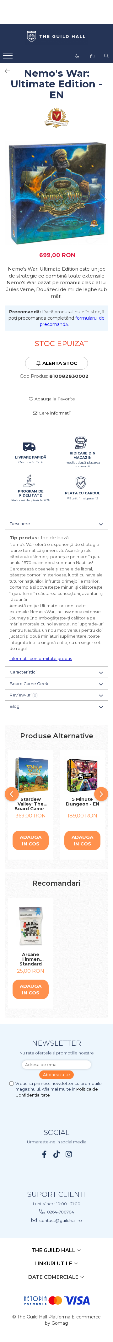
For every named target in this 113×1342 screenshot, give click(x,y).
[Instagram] (68, 1154)
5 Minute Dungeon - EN (82, 802)
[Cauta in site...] (106, 56)
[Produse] (8, 57)
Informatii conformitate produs (40, 658)
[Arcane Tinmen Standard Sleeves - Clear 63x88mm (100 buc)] (31, 926)
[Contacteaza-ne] (76, 56)
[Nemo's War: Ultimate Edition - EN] (56, 193)
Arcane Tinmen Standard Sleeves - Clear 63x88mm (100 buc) (31, 959)
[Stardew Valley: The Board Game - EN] (31, 775)
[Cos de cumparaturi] (92, 56)
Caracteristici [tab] (23, 671)
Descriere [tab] (20, 523)
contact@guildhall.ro (60, 1220)
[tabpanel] (56, 193)
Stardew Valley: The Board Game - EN (30, 804)
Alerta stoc (59, 363)
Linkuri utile (54, 1264)
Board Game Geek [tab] (29, 683)
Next (103, 199)
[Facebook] (44, 1154)
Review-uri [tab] (24, 694)
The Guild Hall (54, 1250)
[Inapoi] (4, 71)
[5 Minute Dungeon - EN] (82, 775)
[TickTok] (56, 1154)
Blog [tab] (14, 706)
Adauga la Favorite (54, 399)
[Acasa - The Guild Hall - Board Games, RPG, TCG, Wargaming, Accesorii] (56, 37)
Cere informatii (54, 413)
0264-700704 (60, 1211)
